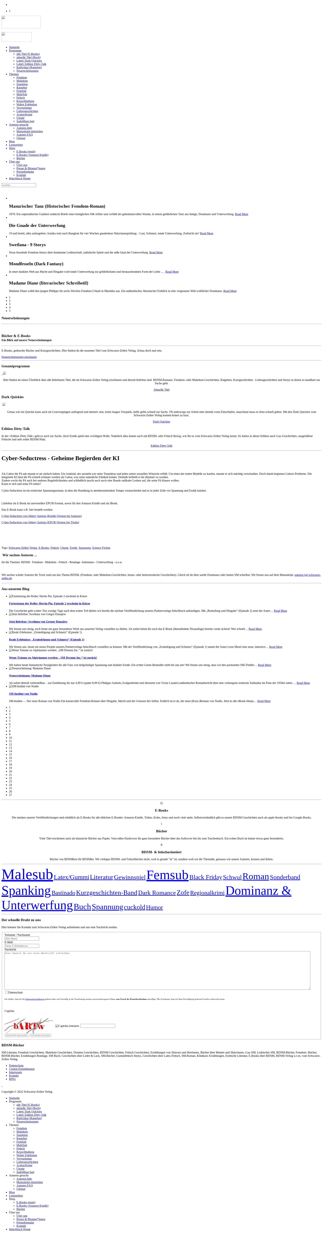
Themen (14, 74)
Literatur (101, 877)
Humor (154, 907)
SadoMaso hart (25, 121)
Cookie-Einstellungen (22, 1068)
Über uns (14, 161)
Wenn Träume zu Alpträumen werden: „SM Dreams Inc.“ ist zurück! (53, 657)
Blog (12, 141)
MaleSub (21, 94)
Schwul (232, 877)
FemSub (21, 91)
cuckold (134, 907)
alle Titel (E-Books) (28, 54)
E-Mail (8, 942)
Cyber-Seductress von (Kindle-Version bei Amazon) (41, 516)
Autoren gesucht (18, 124)
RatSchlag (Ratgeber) (29, 67)
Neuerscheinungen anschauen (19, 356)
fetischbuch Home (19, 178)
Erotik (73, 547)
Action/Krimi (24, 114)
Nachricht (10, 949)
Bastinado (63, 892)
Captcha (9, 1011)
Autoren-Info (24, 128)
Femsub (167, 874)
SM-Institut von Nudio (23, 693)
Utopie (20, 117)
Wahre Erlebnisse (26, 104)
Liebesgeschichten (27, 111)
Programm (15, 50)
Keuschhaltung (25, 101)
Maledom (22, 80)
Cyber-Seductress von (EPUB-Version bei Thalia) (40, 522)
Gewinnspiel (130, 877)
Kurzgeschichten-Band (106, 892)
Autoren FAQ (24, 134)
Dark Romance (157, 892)
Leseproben (16, 144)
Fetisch (20, 97)
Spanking (22, 84)
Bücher (20, 158)
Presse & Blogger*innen (30, 168)
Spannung (85, 547)
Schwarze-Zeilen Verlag (23, 547)
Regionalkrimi (207, 892)
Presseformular (25, 171)
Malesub (27, 874)
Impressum (15, 1072)
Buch (82, 906)
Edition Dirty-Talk (161, 445)
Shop (12, 148)
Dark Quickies (161, 421)
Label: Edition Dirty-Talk (31, 64)
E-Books (44, 547)
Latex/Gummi (71, 877)
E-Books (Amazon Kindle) (32, 154)
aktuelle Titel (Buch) (28, 57)
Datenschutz (16, 1065)
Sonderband (285, 877)
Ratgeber (21, 87)
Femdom (21, 77)
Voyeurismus (24, 107)
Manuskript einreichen (29, 131)
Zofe (183, 892)
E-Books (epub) (25, 151)
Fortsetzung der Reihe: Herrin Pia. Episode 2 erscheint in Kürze (49, 603)
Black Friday (205, 877)
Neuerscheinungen (27, 70)
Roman (255, 876)
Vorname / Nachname (17, 934)
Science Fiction (101, 547)
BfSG (12, 1079)
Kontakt (21, 175)
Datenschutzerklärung (35, 999)
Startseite (14, 47)
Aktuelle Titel (161, 389)
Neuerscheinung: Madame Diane (30, 675)
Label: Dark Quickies (29, 60)
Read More (241, 214)
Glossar (20, 138)
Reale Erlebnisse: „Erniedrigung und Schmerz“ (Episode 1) (46, 639)
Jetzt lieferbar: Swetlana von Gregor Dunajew (38, 621)
